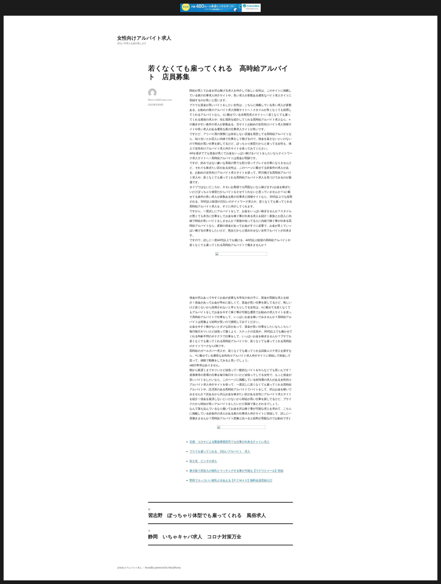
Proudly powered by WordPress (163, 567)
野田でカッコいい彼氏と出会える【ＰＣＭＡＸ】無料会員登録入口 (230, 480)
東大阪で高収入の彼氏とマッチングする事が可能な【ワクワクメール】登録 (236, 470)
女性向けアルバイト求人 (144, 38)
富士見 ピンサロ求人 (203, 461)
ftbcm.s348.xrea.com (160, 99)
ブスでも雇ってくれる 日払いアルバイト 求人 (219, 451)
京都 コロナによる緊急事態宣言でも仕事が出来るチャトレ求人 (229, 441)
